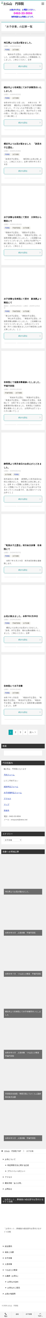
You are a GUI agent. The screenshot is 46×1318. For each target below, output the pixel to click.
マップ (6, 804)
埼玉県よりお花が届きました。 (18, 43)
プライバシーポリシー (16, 1171)
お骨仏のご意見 (13, 1288)
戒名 (17, 1314)
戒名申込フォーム (11, 787)
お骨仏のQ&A (12, 1282)
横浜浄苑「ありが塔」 (14, 1183)
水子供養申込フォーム (13, 793)
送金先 (6, 810)
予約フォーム (9, 775)
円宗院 (7, 50)
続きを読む (23, 66)
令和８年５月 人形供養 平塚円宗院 (20, 1138)
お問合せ (8, 1189)
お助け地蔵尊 (10, 1294)
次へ (32, 732)
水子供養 (16, 50)
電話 (5, 1316)
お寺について (10, 1159)
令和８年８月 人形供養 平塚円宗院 (20, 933)
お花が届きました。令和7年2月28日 (21, 616)
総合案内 (8, 1246)
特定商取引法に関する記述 (18, 1165)
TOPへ (40, 1316)
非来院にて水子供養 (14, 686)
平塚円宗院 (16, 228)
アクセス (7, 799)
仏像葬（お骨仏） (12, 1276)
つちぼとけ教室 (11, 1270)
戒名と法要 (9, 1252)
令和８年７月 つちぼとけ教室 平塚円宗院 (23, 974)
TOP (12, 1151)
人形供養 (8, 1264)
